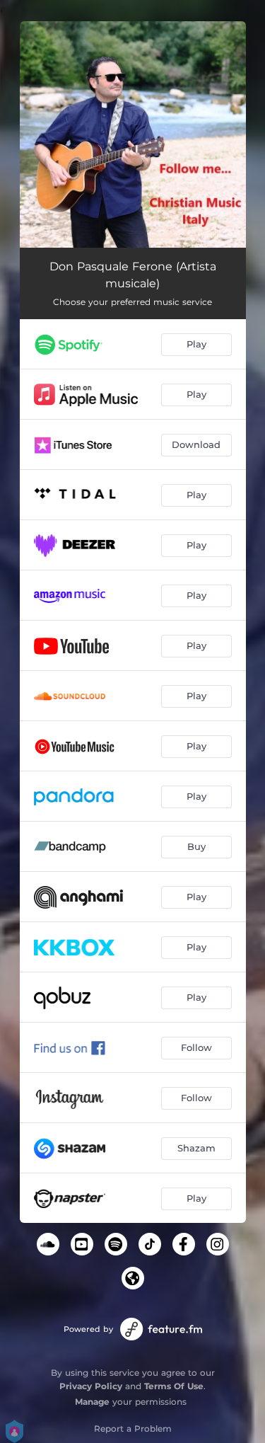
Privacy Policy (90, 1386)
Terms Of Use (174, 1386)
